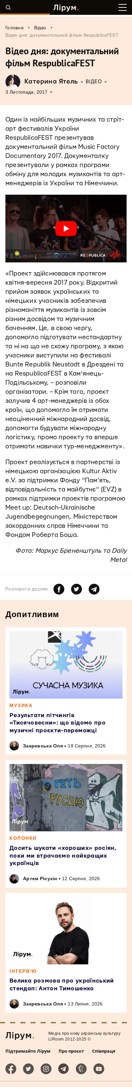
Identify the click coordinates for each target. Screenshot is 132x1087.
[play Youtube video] (66, 228)
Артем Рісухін (40, 878)
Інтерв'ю (23, 971)
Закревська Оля (43, 745)
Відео (94, 81)
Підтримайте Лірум (27, 1051)
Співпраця (103, 1051)
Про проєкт (71, 1051)
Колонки (23, 838)
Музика (20, 705)
